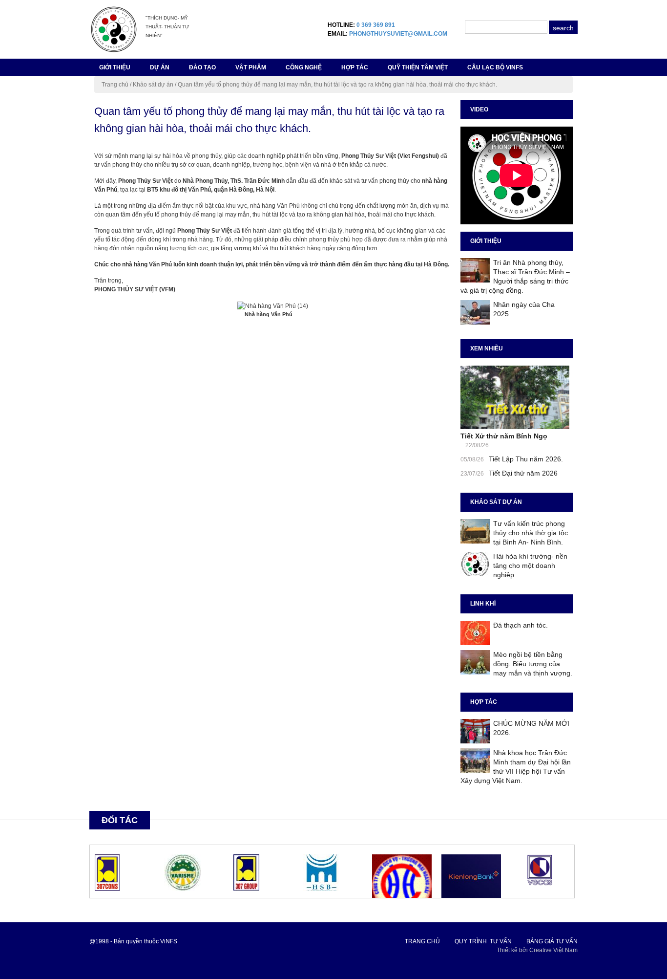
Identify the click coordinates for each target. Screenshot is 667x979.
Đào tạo (202, 67)
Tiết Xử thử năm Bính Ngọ (503, 436)
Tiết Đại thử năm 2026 (523, 473)
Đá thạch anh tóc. (520, 625)
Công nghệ (304, 67)
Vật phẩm (250, 67)
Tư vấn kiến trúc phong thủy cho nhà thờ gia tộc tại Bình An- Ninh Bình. (530, 533)
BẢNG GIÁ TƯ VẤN (552, 941)
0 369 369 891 (375, 25)
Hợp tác (354, 67)
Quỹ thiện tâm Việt (418, 67)
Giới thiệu (114, 67)
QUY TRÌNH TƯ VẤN (483, 941)
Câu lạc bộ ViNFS (495, 67)
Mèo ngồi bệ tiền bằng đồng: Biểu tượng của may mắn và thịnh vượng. (532, 664)
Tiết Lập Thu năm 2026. (526, 459)
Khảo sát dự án (153, 84)
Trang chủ (115, 84)
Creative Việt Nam (553, 950)
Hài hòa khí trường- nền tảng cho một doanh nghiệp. (530, 565)
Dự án (159, 67)
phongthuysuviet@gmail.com (398, 33)
